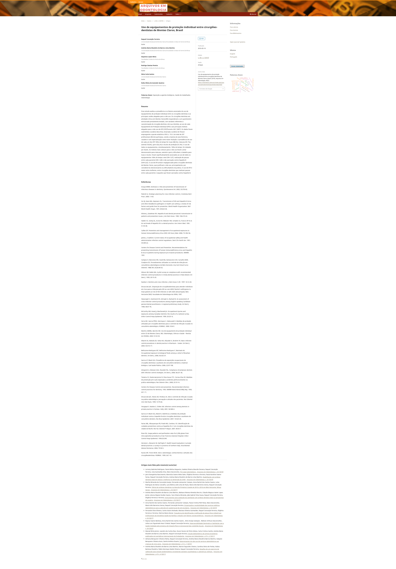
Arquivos (148, 14)
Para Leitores (234, 27)
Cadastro (169, 14)
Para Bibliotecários (235, 33)
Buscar (253, 14)
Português (233, 57)
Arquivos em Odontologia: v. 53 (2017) (164, 490)
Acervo (149, 21)
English (232, 54)
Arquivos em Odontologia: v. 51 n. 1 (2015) (177, 544)
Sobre (178, 14)
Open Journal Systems (237, 42)
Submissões (158, 14)
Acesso (141, 2)
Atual (140, 14)
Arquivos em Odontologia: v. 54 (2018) (210, 472)
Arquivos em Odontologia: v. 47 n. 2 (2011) (200, 536)
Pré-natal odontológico (188, 472)
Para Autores (234, 30)
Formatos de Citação (205, 89)
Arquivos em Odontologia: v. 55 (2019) (203, 508)
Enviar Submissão (237, 66)
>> (146, 559)
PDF (202, 38)
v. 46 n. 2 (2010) (158, 21)
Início (143, 21)
